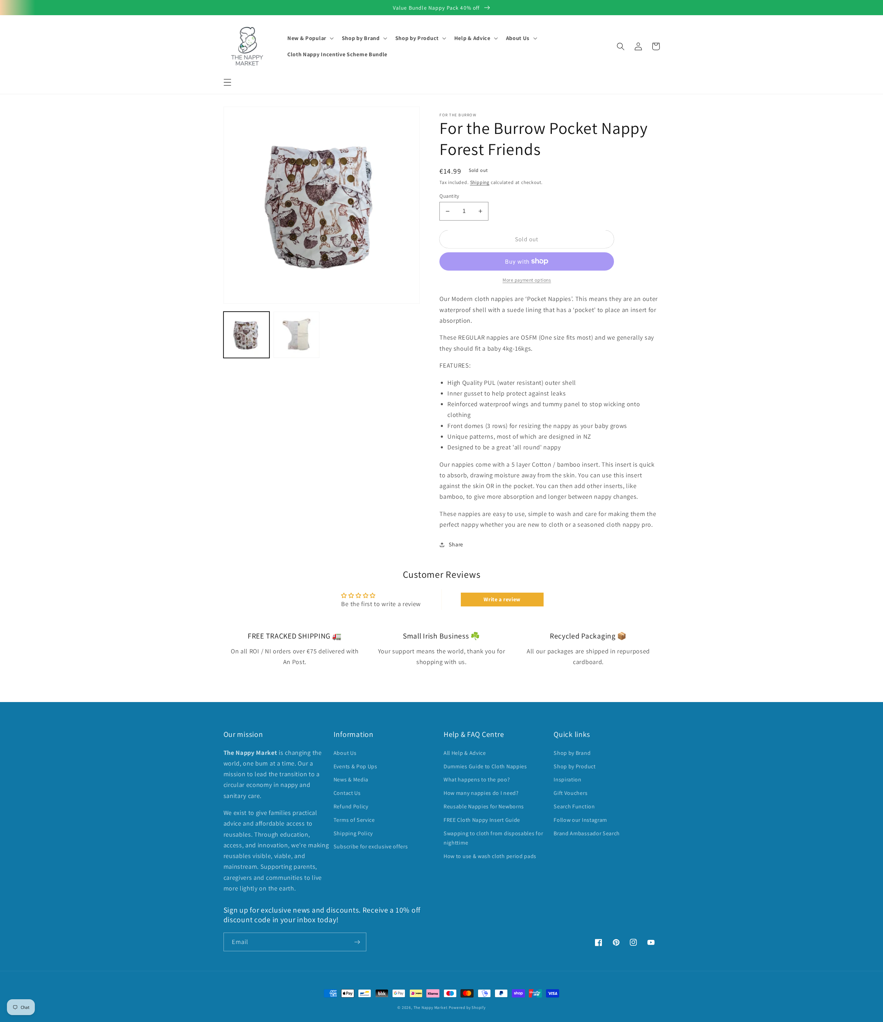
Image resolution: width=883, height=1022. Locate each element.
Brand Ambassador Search (587, 833)
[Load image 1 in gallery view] (247, 335)
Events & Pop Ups (355, 766)
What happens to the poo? (477, 779)
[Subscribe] (357, 942)
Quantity (449, 196)
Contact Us (347, 793)
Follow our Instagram (580, 820)
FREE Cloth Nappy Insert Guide (482, 820)
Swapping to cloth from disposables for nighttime (493, 838)
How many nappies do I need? (481, 793)
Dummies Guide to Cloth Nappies (485, 766)
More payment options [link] (527, 280)
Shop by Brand (572, 753)
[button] (227, 82)
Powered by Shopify (467, 1007)
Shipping (479, 182)
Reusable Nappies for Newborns (484, 806)
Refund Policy (351, 806)
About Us (345, 753)
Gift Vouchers (570, 793)
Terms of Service (354, 820)
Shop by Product (574, 766)
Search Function (574, 806)
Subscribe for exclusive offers (371, 846)
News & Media (351, 779)
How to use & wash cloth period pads (490, 856)
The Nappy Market (431, 1007)
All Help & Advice (465, 753)
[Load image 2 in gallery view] (297, 335)
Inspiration (568, 779)
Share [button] (456, 544)
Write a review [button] (502, 599)
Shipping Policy (353, 833)
